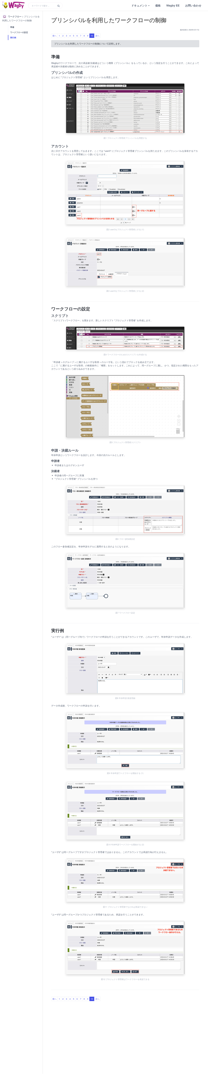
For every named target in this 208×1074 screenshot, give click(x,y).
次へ (97, 35)
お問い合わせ (193, 5)
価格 (158, 5)
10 (92, 35)
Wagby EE (173, 5)
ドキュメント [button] (139, 5)
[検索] (59, 6)
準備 (12, 27)
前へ (54, 35)
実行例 (13, 37)
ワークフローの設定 (19, 32)
